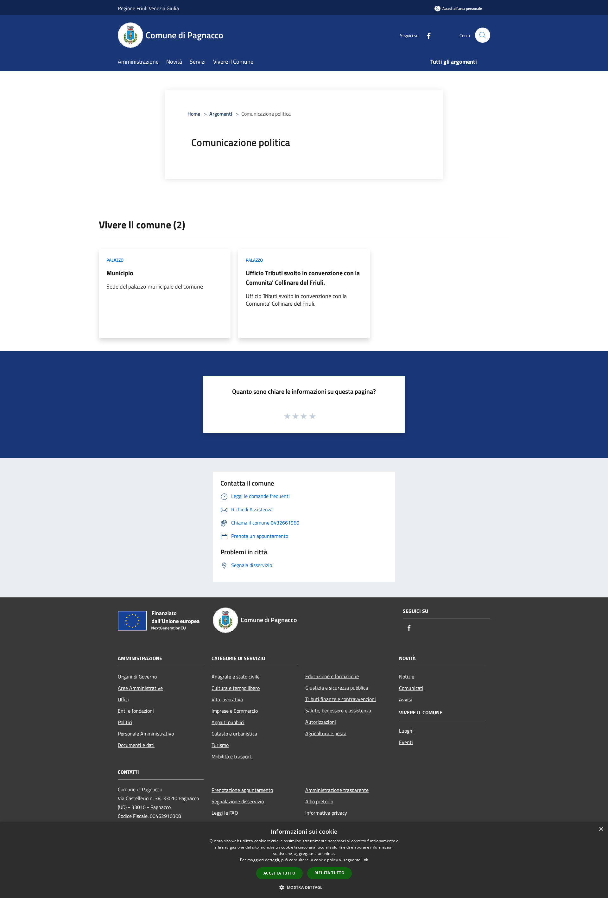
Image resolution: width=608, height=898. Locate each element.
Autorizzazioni (320, 722)
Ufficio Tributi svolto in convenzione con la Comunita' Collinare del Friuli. (303, 277)
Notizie (406, 676)
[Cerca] (482, 35)
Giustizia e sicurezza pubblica (336, 687)
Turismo (220, 745)
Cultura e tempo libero (236, 688)
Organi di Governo (137, 676)
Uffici (123, 699)
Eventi (406, 742)
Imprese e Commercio (235, 711)
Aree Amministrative (140, 688)
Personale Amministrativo (146, 733)
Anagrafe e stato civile (236, 676)
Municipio (119, 273)
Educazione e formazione (332, 676)
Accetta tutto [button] (279, 873)
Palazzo (115, 260)
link (365, 860)
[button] (304, 887)
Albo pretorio (319, 801)
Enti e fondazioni (136, 711)
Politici (125, 722)
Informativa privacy (326, 813)
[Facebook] (426, 35)
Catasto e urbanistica (234, 733)
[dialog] (304, 860)
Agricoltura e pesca (325, 733)
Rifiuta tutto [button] (329, 873)
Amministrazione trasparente (337, 790)
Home (193, 114)
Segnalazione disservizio (238, 801)
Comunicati (411, 688)
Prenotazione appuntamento (242, 790)
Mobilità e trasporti (232, 756)
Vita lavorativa (227, 699)
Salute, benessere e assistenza (338, 710)
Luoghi (406, 731)
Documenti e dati (136, 745)
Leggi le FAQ (225, 813)
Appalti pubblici (228, 722)
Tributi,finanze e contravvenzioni (340, 699)
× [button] (600, 829)
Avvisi (405, 699)
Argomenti (220, 114)
